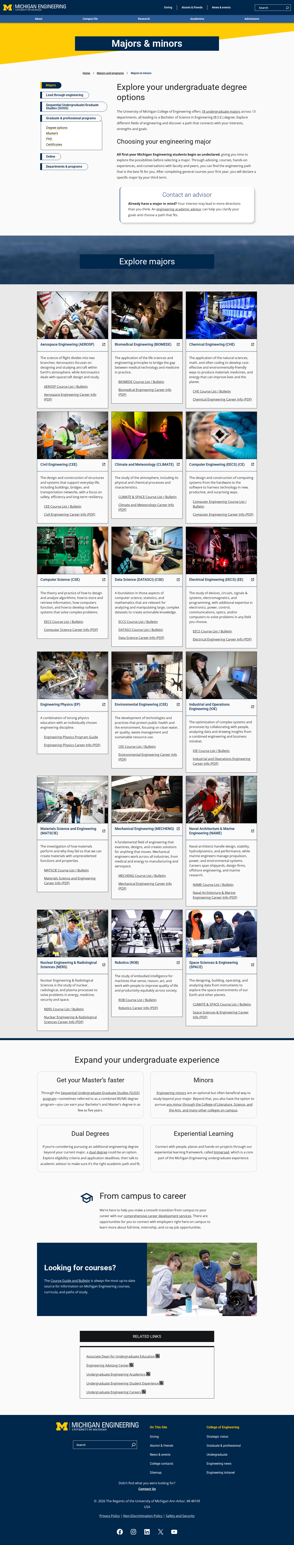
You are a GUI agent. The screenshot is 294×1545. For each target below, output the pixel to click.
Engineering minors (171, 1093)
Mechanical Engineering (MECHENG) (144, 829)
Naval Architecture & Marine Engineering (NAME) (212, 831)
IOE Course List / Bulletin (211, 751)
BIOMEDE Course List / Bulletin (141, 382)
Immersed (221, 1152)
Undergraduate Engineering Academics (116, 1374)
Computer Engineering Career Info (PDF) (223, 514)
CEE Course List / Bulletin (62, 506)
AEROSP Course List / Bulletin (66, 386)
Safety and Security (180, 1516)
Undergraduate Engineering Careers (113, 1392)
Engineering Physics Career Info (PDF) (72, 745)
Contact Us (147, 1489)
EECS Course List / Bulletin (63, 622)
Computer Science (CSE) (60, 579)
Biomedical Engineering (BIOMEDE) (143, 344)
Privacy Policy (109, 1516)
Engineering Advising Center (107, 1365)
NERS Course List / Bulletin (64, 1009)
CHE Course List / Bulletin (212, 391)
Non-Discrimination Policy (142, 1516)
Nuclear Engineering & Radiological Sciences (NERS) (68, 964)
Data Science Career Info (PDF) (141, 638)
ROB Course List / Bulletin (137, 1000)
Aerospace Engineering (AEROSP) (67, 344)
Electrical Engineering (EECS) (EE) (216, 579)
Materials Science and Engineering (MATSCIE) (68, 831)
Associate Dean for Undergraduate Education (120, 1356)
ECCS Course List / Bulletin (138, 622)
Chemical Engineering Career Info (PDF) (222, 399)
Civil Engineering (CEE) (58, 464)
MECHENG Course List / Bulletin (142, 875)
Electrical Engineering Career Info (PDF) (222, 639)
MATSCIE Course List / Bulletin (66, 870)
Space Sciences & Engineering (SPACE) (213, 964)
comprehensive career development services (157, 1216)
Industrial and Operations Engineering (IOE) (209, 706)
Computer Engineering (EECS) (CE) (217, 464)
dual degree (98, 1152)
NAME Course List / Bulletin (213, 884)
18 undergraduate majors (221, 111)
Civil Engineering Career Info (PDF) (69, 514)
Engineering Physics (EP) (60, 704)
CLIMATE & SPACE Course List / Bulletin (147, 497)
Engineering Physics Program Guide (71, 737)
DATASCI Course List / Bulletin (140, 630)
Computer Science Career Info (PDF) (71, 630)
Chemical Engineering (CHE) (212, 344)
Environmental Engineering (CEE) (141, 704)
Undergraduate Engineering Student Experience (122, 1383)
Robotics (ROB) (127, 962)
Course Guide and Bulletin (70, 1280)
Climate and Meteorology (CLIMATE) (144, 464)
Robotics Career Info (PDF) (138, 1008)
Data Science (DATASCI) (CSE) (139, 579)
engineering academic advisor (179, 209)
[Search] (287, 7)
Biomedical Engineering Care (140, 390)
